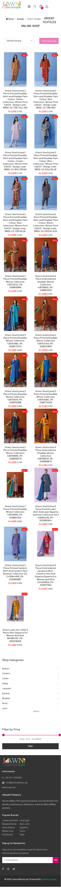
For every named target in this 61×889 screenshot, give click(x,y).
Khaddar (6, 698)
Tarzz (21, 831)
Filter (30, 746)
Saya (21, 834)
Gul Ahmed (7, 834)
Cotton (5, 678)
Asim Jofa (23, 824)
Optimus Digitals (49, 879)
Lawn (4, 708)
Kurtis (5, 703)
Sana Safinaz (8, 827)
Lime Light (23, 820)
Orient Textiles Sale (49, 41)
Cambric (6, 673)
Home (11, 19)
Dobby (5, 683)
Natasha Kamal (9, 824)
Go (55, 860)
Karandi (5, 693)
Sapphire (23, 827)
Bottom (5, 668)
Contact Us (10, 787)
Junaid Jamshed (10, 820)
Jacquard (6, 688)
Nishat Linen (8, 831)
